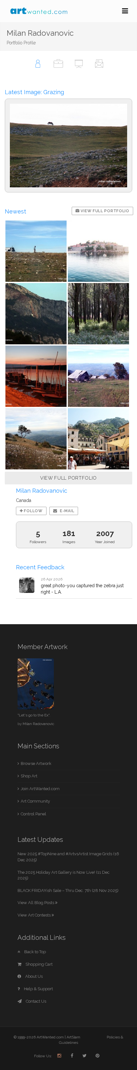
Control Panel (33, 814)
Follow (33, 511)
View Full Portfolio (104, 211)
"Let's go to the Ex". (34, 715)
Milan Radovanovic (38, 724)
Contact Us (35, 1001)
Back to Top (34, 951)
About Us (33, 976)
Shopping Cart (39, 964)
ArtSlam (73, 1037)
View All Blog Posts (36, 902)
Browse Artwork (36, 763)
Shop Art (29, 776)
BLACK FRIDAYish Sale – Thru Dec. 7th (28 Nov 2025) (68, 890)
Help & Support (38, 988)
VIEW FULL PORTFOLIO (68, 478)
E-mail (66, 511)
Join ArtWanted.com (40, 788)
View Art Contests (35, 915)
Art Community (35, 801)
